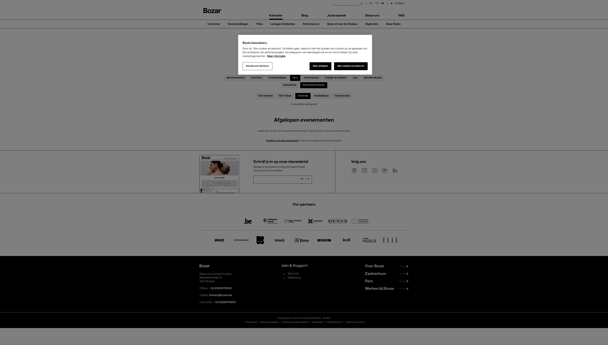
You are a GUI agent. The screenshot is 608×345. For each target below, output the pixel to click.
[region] (305, 55)
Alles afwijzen (320, 66)
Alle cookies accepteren (350, 66)
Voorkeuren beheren (257, 66)
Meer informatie (276, 56)
